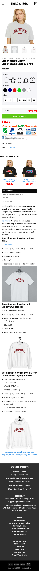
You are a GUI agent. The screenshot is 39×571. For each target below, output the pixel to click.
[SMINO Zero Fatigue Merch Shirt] (9, 168)
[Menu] (3, 3)
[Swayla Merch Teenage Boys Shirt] (29, 168)
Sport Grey (24, 91)
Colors (6, 85)
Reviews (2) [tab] (7, 201)
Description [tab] (8, 191)
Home (4, 58)
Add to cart (19, 116)
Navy (10, 91)
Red (14, 91)
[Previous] (5, 26)
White (29, 91)
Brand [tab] (5, 198)
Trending (32, 58)
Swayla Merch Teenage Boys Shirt (29, 180)
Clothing (20, 58)
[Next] (34, 26)
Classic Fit (8, 245)
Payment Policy (19, 531)
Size (5, 95)
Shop (11, 58)
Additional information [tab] (13, 194)
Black (5, 91)
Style (5, 74)
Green (19, 91)
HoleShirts (6, 221)
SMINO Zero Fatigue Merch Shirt (10, 180)
